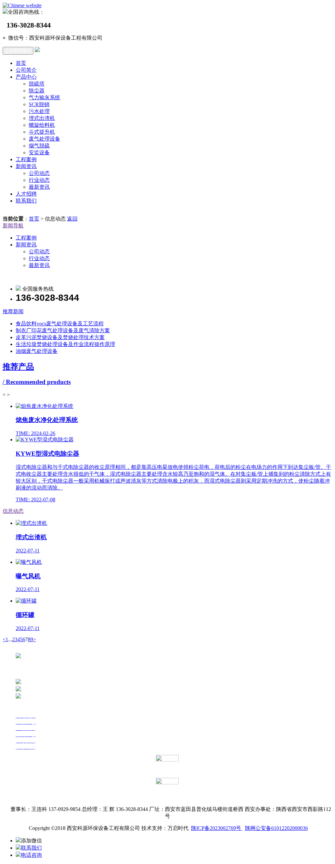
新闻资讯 (26, 166)
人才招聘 (26, 194)
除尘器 (36, 90)
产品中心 (26, 77)
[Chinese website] (22, 5)
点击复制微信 (18, 50)
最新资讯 (39, 187)
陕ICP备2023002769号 (216, 828)
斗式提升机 (42, 132)
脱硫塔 (36, 83)
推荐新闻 (13, 311)
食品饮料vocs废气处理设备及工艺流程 (60, 323)
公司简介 (26, 70)
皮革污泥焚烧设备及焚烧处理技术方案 (60, 337)
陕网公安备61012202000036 (276, 828)
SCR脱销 (39, 104)
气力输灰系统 (44, 97)
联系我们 (26, 200)
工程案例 (26, 159)
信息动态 (13, 511)
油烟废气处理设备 (37, 351)
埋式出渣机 (42, 118)
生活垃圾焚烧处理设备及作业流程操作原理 (65, 344)
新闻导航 (13, 225)
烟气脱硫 (39, 145)
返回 (72, 218)
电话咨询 (31, 855)
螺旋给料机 (42, 125)
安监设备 (39, 152)
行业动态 (39, 180)
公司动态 (39, 173)
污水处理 (39, 111)
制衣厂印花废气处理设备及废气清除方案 (63, 330)
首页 (21, 63)
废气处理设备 (44, 139)
